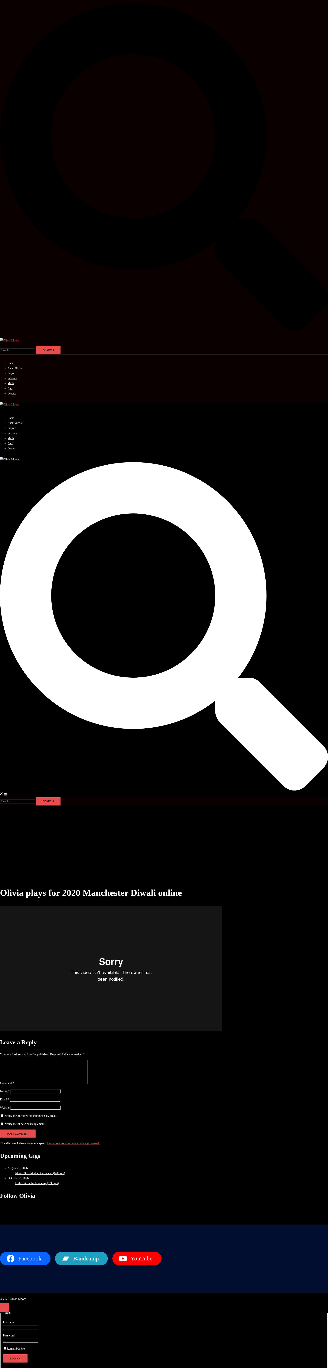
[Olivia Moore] (9, 340)
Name (4, 1091)
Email (4, 1099)
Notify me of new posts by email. (24, 1124)
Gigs (10, 388)
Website (4, 1107)
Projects (12, 373)
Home (11, 363)
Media (11, 383)
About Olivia (15, 368)
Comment (7, 1083)
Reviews (12, 378)
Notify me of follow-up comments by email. (31, 1115)
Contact (12, 393)
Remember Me (16, 1348)
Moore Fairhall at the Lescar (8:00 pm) (40, 1173)
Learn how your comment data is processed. (73, 1143)
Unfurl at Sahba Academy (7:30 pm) (37, 1183)
